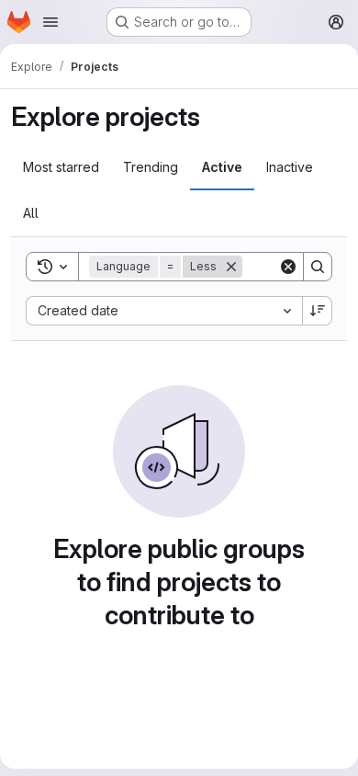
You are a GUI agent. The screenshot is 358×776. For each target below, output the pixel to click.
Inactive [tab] (289, 167)
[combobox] (164, 310)
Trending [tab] (150, 167)
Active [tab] (222, 167)
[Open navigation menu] (50, 22)
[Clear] (288, 267)
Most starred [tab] (61, 167)
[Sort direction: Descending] (317, 310)
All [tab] (31, 213)
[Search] (317, 266)
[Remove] (231, 267)
